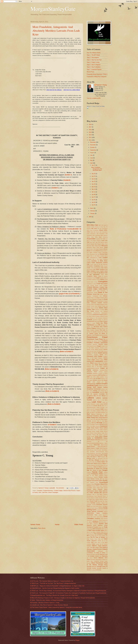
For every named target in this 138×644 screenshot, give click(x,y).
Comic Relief (104, 274)
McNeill (102, 424)
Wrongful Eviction (91, 568)
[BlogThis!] (72, 488)
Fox (104, 339)
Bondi (105, 247)
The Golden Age (93, 535)
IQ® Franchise (102, 375)
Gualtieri (100, 356)
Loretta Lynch (104, 410)
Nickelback (99, 463)
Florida (97, 335)
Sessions (105, 511)
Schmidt (94, 504)
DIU (103, 299)
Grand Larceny (103, 353)
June (91, 158)
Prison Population (103, 485)
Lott (88, 412)
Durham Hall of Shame (92, 307)
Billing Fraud (104, 244)
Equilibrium (105, 314)
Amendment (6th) (91, 235)
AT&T (101, 238)
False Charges (103, 321)
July (91, 155)
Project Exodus (104, 487)
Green (106, 354)
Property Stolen (91, 489)
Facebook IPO (90, 321)
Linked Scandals (100, 407)
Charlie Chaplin (103, 266)
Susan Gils (100, 527)
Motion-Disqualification (102, 446)
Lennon (105, 404)
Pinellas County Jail (96, 478)
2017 (90, 127)
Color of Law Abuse (99, 272)
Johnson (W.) (100, 380)
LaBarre (90, 398)
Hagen (93, 359)
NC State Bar (93, 461)
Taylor (102, 530)
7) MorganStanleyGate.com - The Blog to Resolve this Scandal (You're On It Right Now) (54, 595)
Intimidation (95, 373)
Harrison (98, 359)
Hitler (93, 364)
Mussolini (103, 456)
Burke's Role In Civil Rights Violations (95, 255)
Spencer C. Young (91, 106)
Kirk (91, 392)
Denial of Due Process (69, 490)
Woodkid (89, 563)
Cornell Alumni (90, 281)
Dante (94, 290)
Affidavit (101, 230)
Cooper (98, 278)
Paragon (104, 470)
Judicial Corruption (101, 383)
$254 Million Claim (92, 225)
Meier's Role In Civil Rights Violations (98, 429)
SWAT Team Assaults (94, 530)
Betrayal (92, 244)
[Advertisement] (57, 509)
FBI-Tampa (96, 326)
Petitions (96, 477)
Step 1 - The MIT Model (93, 55)
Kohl (106, 392)
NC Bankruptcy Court (101, 458)
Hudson (105, 364)
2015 (90, 129)
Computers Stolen (92, 276)
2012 (90, 137)
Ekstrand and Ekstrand (101, 311)
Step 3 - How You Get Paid (94, 60)
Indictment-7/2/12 (103, 370)
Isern (39, 492)
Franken (99, 341)
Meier (88, 429)
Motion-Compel (104, 444)
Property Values (102, 489)
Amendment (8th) (99, 235)
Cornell (105, 279)
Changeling (97, 266)
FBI (99, 325)
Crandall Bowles (94, 285)
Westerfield (92, 559)
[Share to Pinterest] (78, 488)
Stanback (95, 522)
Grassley (96, 354)
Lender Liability (99, 404)
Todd (92, 542)
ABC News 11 (95, 228)
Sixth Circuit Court (94, 516)
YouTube (93, 569)
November (93, 144)
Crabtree (105, 283)
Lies (92, 405)
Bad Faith (92, 242)
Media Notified (104, 427)
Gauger (99, 346)
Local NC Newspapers (95, 409)
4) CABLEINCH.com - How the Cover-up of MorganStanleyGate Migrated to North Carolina (54, 588)
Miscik (106, 433)
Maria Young (91, 417)
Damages (89, 290)
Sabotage (92, 502)
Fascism (96, 325)
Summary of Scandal (92, 527)
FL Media (102, 333)
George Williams (94, 349)
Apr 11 (94, 192)
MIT (97, 434)
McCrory (94, 422)
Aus (104, 238)
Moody (92, 436)
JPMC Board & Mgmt (100, 382)
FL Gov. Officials (103, 331)
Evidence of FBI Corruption (96, 318)
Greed (101, 354)
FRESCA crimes (102, 344)
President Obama (99, 484)
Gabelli (91, 346)
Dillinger (105, 296)
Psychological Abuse (92, 491)
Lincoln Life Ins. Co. (98, 405)
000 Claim (103, 225)
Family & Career (91, 323)
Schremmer (99, 504)
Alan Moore (96, 231)
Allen (101, 231)
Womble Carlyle (103, 561)
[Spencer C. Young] (93, 116)
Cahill (99, 257)
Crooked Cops (103, 287)
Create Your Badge (100, 106)
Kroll (88, 394)
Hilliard (92, 363)
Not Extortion (90, 466)
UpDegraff (100, 551)
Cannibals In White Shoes (99, 261)
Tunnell (89, 545)
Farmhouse (90, 325)
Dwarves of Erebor (99, 309)
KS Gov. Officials (101, 395)
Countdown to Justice (91, 283)
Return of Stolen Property (97, 497)
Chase (88, 267)
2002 (90, 216)
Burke (105, 254)
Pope (97, 482)
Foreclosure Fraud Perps (95, 339)
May (91, 160)
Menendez (89, 431)
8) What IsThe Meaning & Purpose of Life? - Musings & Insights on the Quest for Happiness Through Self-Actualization (62, 598)
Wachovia (104, 556)
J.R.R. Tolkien (96, 376)
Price (97, 485)
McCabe (89, 421)
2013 (90, 135)
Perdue (101, 474)
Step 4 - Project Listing (93, 62)
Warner (91, 557)
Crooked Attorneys (48, 490)
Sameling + (98, 502)
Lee (106, 402)
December (93, 142)
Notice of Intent (98, 466)
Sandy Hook (104, 502)
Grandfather (89, 354)
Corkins (102, 279)
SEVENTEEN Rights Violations (97, 513)
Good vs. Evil (97, 351)
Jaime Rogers (90, 378)
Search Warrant (94, 508)
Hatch (102, 359)
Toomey (97, 544)
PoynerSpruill (103, 482)
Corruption (39, 490)
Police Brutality (103, 480)
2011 (90, 140)
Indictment (95, 370)
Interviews (89, 373)
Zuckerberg (98, 569)
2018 (90, 124)
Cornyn (95, 281)
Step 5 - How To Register (93, 64)
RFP (104, 497)
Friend (88, 346)
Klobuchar (102, 392)
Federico (93, 328)
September (93, 150)
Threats (92, 539)
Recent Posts (90, 72)
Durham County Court (92, 306)
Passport (89, 472)
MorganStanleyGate (53, 8)
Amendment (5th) (103, 233)
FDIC (101, 326)
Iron (106, 375)
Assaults (98, 238)
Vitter (100, 556)
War (88, 557)
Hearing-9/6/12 (99, 361)
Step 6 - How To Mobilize (93, 67)
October (92, 147)
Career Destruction (96, 262)
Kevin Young (101, 390)
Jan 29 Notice (97, 378)
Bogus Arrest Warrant (98, 247)
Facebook (89, 319)
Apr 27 (94, 165)
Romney (101, 499)
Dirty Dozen (89, 299)
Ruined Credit (93, 501)
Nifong (104, 463)
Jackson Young (103, 376)
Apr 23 (94, 176)
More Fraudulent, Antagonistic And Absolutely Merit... (97, 169)
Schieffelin (89, 504)
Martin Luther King (91, 419)
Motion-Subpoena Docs (101, 451)
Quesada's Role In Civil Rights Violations (97, 494)
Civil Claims (104, 267)
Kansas (105, 385)
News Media (93, 463)
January (92, 213)
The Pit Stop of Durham (97, 537)
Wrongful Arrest (102, 564)
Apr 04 (94, 202)
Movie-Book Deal (100, 453)
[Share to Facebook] (76, 488)
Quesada (105, 492)
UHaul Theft (98, 547)
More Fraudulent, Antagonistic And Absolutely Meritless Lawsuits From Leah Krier (56, 30)
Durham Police (103, 307)
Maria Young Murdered (101, 417)
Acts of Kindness (94, 230)
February (92, 210)
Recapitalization (90, 496)
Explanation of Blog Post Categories (97, 76)
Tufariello (105, 544)
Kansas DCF (91, 387)
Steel (106, 523)
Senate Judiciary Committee (95, 511)
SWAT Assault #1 (96, 528)
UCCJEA (92, 547)
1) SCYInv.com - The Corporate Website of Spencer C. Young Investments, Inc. (52, 581)
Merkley (101, 431)
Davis (98, 290)
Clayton (98, 271)
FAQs (105, 323)
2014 (90, 132)
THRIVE (99, 540)
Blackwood (104, 245)
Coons (93, 277)
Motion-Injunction (103, 448)
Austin (103, 240)
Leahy (103, 402)
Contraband (89, 277)
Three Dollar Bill (99, 539)
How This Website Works (94, 52)
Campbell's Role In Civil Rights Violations (97, 259)
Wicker (88, 561)
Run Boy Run (101, 501)
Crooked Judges (58, 490)
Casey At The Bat (98, 264)
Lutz (106, 412)
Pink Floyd (104, 478)
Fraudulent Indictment (92, 344)
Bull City (97, 254)
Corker (98, 279)
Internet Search (103, 371)
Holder (96, 364)
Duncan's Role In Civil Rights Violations (95, 304)
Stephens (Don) (91, 525)
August (92, 152)
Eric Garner (89, 316)
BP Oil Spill (93, 250)
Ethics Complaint (96, 316)
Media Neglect (95, 427)
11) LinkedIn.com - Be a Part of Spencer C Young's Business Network (49, 605)
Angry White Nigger (96, 237)
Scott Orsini (92, 506)
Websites (101, 557)
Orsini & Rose (97, 470)
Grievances (90, 356)
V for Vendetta (90, 556)
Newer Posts (35, 524)
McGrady (99, 422)
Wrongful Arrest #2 (102, 566)
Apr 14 (94, 189)
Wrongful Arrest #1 (92, 566)
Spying (90, 522)
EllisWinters (89, 312)
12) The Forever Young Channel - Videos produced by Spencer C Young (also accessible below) (56, 607)
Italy (91, 376)
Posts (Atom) (41, 528)
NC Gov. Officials (94, 460)
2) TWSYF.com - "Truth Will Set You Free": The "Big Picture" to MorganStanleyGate (53, 583)
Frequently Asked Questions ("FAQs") (97, 74)
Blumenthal (89, 247)
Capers (89, 262)
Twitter (88, 547)
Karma (91, 390)
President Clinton (90, 484)
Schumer (105, 504)
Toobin (93, 544)
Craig (88, 285)
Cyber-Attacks (103, 289)
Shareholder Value (92, 514)
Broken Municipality (103, 252)
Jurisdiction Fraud (92, 385)
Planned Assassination (93, 480)
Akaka (91, 231)
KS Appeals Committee (98, 394)
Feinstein (97, 330)
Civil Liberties (90, 269)
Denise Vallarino (103, 294)
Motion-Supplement (91, 453)
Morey (101, 436)
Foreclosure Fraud (97, 337)
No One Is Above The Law (101, 465)
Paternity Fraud (97, 472)
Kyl (106, 395)
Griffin (95, 356)
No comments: (60, 488)
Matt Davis (98, 419)
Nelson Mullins (101, 461)
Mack (88, 414)
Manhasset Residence (93, 415)
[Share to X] (74, 488)
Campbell (104, 257)
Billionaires (89, 245)
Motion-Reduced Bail (99, 449)
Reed (95, 496)
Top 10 (101, 544)
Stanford (101, 523)
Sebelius (100, 508)
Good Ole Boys (90, 351)
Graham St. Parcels (92, 352)
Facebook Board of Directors (100, 319)
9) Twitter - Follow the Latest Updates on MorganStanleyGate (46, 600)
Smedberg (97, 518)
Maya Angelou (104, 419)
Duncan (105, 302)
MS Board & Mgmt (95, 456)
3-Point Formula (94, 226)
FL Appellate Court (95, 331)
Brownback (92, 254)
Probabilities (89, 487)
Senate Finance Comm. (102, 509)
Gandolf (95, 346)
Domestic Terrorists (98, 301)
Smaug (101, 516)
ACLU (88, 230)
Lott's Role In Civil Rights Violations (97, 412)
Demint (95, 292)
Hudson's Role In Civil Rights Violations (97, 366)
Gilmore (105, 349)
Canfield (88, 260)
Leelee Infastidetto (91, 404)
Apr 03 (94, 205)
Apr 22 (94, 179)
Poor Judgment (90, 482)
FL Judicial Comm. (92, 333)
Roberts (97, 499)
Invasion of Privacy (103, 373)
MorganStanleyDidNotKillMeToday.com (95, 443)
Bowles (89, 250)
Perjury (105, 475)
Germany (101, 349)
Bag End (98, 242)
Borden (105, 249)
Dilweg (106, 297)
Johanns (103, 378)
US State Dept (94, 554)
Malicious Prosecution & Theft (99, 414)
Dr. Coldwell (105, 301)
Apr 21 (94, 181)
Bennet (102, 242)
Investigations (95, 375)
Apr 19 (94, 186)
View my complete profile (94, 98)
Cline (88, 272)
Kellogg (95, 390)
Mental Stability (95, 431)
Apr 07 (94, 197)
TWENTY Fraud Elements (99, 545)
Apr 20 (94, 184)
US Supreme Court (102, 554)
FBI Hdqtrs (103, 325)
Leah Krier (44, 492)
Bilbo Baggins (98, 244)
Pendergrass (94, 474)
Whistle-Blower (99, 559)
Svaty (105, 527)
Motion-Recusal (90, 449)
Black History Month (96, 245)
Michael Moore (93, 433)
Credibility (105, 285)
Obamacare (104, 466)
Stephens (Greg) (102, 525)
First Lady (102, 330)
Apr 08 (94, 194)
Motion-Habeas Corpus (93, 448)
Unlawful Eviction (97, 549)
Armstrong (105, 237)
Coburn (91, 272)
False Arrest (97, 321)
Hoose (101, 364)
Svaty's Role (89, 528)
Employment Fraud (97, 314)
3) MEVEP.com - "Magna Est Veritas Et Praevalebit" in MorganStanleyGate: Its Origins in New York (57, 586)
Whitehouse (104, 559)
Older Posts (78, 524)
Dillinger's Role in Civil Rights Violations (95, 297)
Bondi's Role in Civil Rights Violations (95, 249)
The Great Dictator (101, 535)
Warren (95, 557)
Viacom (97, 556)
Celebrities (105, 264)
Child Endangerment (95, 267)
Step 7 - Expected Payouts (94, 69)
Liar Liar (88, 405)
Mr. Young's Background (94, 455)
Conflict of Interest (103, 276)
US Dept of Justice (99, 552)
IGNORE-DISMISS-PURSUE (93, 368)
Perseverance (90, 477)
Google (102, 351)
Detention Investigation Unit (94, 296)
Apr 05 (94, 199)
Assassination (91, 238)
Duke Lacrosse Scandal (94, 302)
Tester (102, 532)
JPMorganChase (91, 383)
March (92, 208)
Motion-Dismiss (91, 446)
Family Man (99, 323)
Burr (88, 257)
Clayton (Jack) (103, 271)
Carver (91, 264)
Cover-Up (100, 283)
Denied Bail (96, 294)
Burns (106, 255)
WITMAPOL (96, 561)
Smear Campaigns (53, 492)
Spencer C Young (102, 85)
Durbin (106, 304)
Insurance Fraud (92, 371)
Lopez (102, 409)
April (91, 163)
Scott (88, 506)
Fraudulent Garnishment (101, 342)
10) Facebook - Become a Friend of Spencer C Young (44, 602)
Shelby (100, 514)
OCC (101, 468)
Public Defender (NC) (96, 492)
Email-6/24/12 (97, 312)
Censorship (90, 266)
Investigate (89, 375)
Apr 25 (94, 173)
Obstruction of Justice (93, 468)
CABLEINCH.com (93, 257)
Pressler (94, 485)
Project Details (96, 487)
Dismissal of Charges (97, 299)
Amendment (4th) (94, 233)
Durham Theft (91, 309)
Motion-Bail (97, 444)
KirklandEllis (95, 392)
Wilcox (92, 561)
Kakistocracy (101, 385)
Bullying (102, 254)
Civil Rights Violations (99, 269)
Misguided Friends (91, 434)
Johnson (95, 380)
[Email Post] (67, 488)
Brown (88, 254)
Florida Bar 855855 (103, 335)
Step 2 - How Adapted (93, 57)
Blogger (77, 640)
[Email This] (71, 488)
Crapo (101, 285)
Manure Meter (103, 415)
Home (57, 524)
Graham (105, 351)
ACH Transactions (103, 228)
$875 (100, 225)
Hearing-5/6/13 (91, 361)
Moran (96, 436)
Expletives (105, 318)
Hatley (105, 359)
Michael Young (101, 433)
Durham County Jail (102, 306)
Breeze (98, 250)
